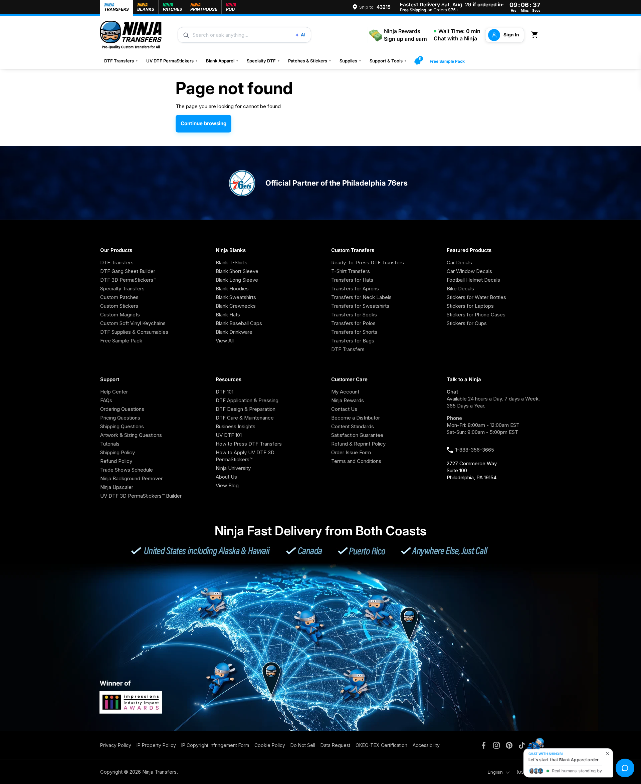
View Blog (227, 485)
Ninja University (233, 468)
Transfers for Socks (354, 314)
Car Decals (459, 262)
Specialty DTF (263, 60)
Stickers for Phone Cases (476, 314)
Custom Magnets (120, 314)
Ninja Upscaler (116, 487)
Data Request (335, 745)
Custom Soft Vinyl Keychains (133, 323)
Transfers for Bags (352, 340)
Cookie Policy (269, 745)
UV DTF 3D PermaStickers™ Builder (141, 496)
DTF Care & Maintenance (245, 418)
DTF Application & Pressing (247, 400)
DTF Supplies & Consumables (134, 332)
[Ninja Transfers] (131, 35)
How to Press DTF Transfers (249, 444)
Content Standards (352, 426)
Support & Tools (388, 60)
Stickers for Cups (467, 323)
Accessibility (426, 745)
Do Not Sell (302, 745)
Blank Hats (228, 314)
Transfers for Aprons (355, 288)
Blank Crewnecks (236, 306)
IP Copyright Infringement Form (215, 745)
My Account (345, 391)
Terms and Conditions (356, 461)
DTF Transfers (121, 60)
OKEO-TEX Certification (381, 745)
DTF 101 (224, 391)
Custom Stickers (119, 306)
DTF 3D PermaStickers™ (128, 280)
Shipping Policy (117, 452)
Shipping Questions (122, 426)
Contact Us (344, 409)
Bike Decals (460, 288)
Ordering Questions (122, 409)
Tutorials (110, 444)
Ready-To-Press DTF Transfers (367, 262)
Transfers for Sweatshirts (360, 306)
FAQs (106, 400)
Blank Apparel (222, 60)
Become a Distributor (355, 418)
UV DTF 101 (229, 435)
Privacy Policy (115, 745)
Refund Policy (116, 461)
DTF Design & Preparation (245, 409)
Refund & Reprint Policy (358, 444)
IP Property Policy (156, 745)
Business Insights (235, 426)
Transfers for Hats (352, 280)
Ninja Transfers (159, 772)
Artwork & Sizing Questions (131, 435)
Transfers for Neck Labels (361, 297)
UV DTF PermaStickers (172, 60)
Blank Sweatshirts (236, 297)
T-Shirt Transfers (350, 271)
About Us (226, 477)
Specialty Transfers (122, 288)
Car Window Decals (469, 271)
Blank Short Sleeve (237, 271)
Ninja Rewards (347, 400)
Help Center (114, 391)
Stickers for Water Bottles (476, 297)
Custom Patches (119, 297)
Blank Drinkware (234, 332)
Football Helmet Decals (473, 280)
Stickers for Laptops (470, 306)
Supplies (351, 60)
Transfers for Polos (353, 323)
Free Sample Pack (447, 61)
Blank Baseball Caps (239, 323)
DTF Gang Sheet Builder (127, 271)
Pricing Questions (120, 418)
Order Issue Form (351, 452)
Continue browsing (203, 123)
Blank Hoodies (232, 288)
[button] (536, 35)
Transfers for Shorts (354, 332)
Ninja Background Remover (131, 478)
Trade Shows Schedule (126, 470)
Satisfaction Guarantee (357, 435)
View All (225, 340)
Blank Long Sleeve (237, 280)
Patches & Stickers (310, 60)
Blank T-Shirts (231, 262)
